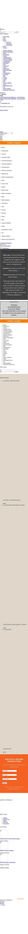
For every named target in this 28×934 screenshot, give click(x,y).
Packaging (8, 43)
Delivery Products (7, 50)
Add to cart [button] (6, 248)
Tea (4, 87)
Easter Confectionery (8, 52)
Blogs (4, 46)
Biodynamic (6, 54)
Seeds (4, 84)
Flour (4, 64)
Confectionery (6, 61)
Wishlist (5, 818)
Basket (4, 820)
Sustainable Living (7, 85)
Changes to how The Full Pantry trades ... (10, 838)
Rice (4, 81)
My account (6, 823)
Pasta (4, 80)
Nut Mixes (5, 74)
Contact (5, 47)
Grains (4, 67)
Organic (5, 78)
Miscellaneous (6, 73)
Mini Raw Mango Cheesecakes (7, 862)
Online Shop (6, 819)
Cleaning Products (7, 59)
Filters (1, 131)
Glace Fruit (6, 66)
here (18, 270)
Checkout (5, 822)
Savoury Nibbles (7, 83)
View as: (2, 134)
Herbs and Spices (7, 70)
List (1, 137)
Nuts (4, 75)
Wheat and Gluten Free (9, 90)
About (4, 40)
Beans (4, 53)
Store (4, 39)
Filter (16, 371)
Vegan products (7, 88)
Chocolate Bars (7, 57)
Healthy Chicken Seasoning (7, 850)
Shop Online (6, 36)
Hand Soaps (6, 68)
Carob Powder (7, 748)
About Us (8, 42)
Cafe (4, 38)
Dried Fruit (6, 63)
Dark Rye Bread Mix (5, 246)
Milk (4, 71)
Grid (1, 136)
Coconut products (7, 60)
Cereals (5, 56)
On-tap (5, 77)
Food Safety (9, 45)
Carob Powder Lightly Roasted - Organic (14, 624)
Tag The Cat (20, 898)
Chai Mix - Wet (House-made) (11, 500)
